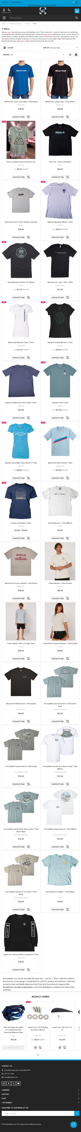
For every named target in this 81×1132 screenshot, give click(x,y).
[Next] (7, 5)
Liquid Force (38, 1035)
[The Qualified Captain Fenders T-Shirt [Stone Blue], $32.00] (60, 682)
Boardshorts (8, 987)
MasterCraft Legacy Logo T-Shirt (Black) (60, 101)
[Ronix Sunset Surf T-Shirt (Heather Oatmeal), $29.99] (21, 200)
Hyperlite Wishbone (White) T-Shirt (60, 222)
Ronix (23, 41)
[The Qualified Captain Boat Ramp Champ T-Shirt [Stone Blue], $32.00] (21, 807)
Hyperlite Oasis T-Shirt (60, 402)
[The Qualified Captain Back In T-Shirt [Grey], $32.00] (21, 744)
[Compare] (28, 117)
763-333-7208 (9, 1074)
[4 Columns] (76, 54)
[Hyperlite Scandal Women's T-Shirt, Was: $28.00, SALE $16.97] (60, 320)
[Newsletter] (76, 1113)
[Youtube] (18, 1083)
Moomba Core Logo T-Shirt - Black (60, 282)
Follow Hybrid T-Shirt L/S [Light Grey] (21, 643)
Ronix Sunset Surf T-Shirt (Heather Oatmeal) (21, 222)
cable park (46, 34)
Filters (10, 48)
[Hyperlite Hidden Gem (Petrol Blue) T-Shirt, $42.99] (21, 381)
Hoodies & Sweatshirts (23, 987)
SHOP (4, 1098)
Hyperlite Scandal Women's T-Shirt (60, 342)
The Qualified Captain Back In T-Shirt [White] (60, 829)
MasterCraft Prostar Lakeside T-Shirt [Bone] (21, 583)
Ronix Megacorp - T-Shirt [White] (60, 523)
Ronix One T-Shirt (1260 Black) (60, 162)
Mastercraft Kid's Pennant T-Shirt (60, 463)
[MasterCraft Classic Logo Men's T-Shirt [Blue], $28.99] (21, 80)
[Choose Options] (60, 1047)
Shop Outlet (15, 2)
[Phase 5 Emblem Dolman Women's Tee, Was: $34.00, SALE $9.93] (21, 140)
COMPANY (6, 1090)
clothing (46, 987)
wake (9, 32)
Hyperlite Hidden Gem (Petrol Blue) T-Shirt (21, 402)
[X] (13, 1083)
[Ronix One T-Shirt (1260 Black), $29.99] (60, 140)
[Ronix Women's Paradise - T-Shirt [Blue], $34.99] (60, 870)
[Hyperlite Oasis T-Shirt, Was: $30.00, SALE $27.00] (60, 381)
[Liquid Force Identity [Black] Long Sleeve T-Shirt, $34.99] (21, 932)
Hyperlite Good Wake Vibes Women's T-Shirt (21, 463)
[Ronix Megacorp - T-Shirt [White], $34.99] (60, 501)
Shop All (5, 2)
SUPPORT (5, 1094)
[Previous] (3, 5)
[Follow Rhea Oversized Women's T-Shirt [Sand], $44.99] (60, 621)
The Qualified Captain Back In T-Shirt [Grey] (21, 766)
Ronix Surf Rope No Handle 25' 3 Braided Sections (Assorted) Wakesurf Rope (13, 1029)
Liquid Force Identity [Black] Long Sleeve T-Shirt (21, 954)
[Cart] (77, 11)
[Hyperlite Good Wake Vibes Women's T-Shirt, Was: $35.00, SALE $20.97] (21, 441)
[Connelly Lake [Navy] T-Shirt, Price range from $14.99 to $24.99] (21, 501)
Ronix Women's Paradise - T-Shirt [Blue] (60, 892)
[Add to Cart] (35, 1047)
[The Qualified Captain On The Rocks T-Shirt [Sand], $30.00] (21, 870)
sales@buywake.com (11, 1077)
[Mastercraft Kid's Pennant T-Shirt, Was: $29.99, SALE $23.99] (60, 441)
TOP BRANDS (7, 1102)
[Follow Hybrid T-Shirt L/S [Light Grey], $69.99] (21, 621)
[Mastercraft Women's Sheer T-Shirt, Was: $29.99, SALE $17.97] (21, 320)
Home (3, 23)
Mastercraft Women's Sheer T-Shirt (21, 342)
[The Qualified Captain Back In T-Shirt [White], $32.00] (60, 807)
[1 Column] (70, 54)
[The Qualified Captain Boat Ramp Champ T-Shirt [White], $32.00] (60, 744)
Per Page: (6, 55)
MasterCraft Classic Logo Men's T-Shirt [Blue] (21, 101)
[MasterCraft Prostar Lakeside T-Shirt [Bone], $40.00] (21, 561)
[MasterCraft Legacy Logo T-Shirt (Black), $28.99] (60, 80)
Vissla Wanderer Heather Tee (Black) (21, 282)
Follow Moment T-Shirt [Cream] (60, 583)
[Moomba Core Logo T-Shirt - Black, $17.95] (60, 260)
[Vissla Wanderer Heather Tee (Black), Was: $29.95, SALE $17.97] (21, 260)
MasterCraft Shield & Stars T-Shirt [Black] (21, 703)
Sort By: (46, 48)
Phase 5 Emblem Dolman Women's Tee (21, 162)
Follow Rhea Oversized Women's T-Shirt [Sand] (60, 643)
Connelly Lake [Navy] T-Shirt (21, 523)
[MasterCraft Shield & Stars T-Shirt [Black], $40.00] (21, 682)
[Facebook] (8, 1083)
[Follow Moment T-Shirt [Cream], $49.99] (60, 561)
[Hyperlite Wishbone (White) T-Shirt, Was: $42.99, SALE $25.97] (60, 200)
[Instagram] (3, 1083)
